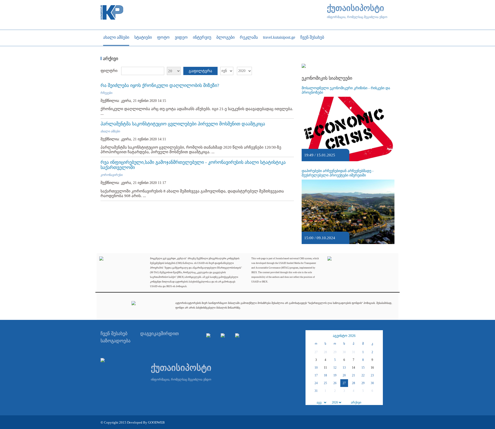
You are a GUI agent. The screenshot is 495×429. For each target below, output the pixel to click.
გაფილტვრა (200, 71)
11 (325, 367)
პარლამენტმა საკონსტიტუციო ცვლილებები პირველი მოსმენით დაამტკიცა (183, 123)
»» (378, 336)
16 (372, 367)
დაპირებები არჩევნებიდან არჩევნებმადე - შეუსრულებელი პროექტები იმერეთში (338, 173)
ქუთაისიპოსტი (355, 8)
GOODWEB (156, 422)
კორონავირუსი (112, 175)
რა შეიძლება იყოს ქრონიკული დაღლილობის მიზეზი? (160, 85)
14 (353, 367)
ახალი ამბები (110, 131)
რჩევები (106, 93)
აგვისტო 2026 (344, 336)
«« (310, 336)
